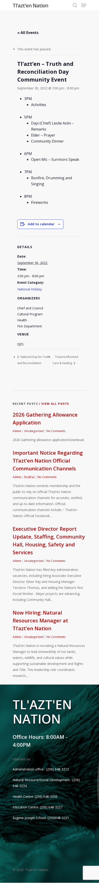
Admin (17, 431)
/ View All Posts (53, 404)
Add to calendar (41, 224)
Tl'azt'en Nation (30, 5)
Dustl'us (29, 477)
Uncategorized (34, 431)
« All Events (27, 32)
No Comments (56, 431)
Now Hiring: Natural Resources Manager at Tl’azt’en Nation (40, 620)
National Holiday (29, 289)
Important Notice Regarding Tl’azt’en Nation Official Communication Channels (48, 460)
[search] (75, 5)
